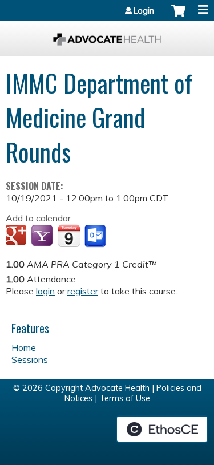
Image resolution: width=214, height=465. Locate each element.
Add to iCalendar (68, 235)
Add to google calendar (17, 236)
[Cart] (178, 17)
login (45, 291)
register (82, 291)
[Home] (107, 35)
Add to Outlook (96, 236)
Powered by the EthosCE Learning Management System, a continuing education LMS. (162, 429)
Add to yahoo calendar (43, 236)
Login (144, 11)
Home (23, 347)
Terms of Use (124, 398)
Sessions (29, 359)
